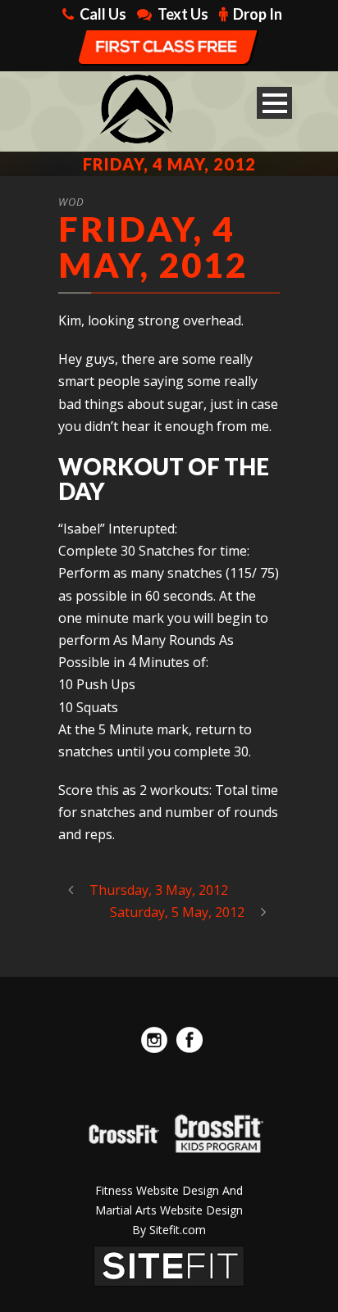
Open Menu (274, 103)
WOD (71, 201)
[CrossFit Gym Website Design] (169, 1265)
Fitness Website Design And (169, 1190)
